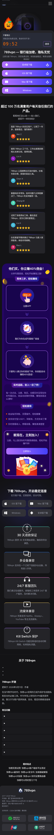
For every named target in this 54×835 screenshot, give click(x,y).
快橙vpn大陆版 (15, 776)
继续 (47, 44)
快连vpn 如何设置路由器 (34, 776)
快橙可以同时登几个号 (27, 780)
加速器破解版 (42, 772)
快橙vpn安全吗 (28, 772)
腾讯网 (24, 811)
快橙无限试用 (15, 768)
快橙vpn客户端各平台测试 (33, 768)
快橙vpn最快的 (13, 772)
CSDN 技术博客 (15, 811)
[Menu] (50, 3)
